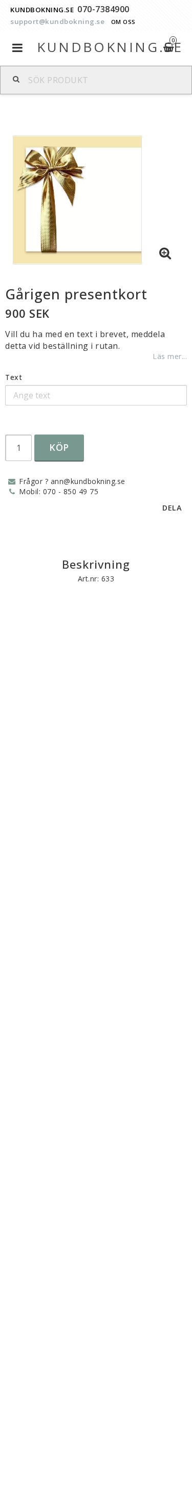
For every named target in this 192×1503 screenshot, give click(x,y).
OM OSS (123, 22)
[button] (165, 253)
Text (13, 377)
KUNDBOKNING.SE (42, 9)
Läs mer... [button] (170, 356)
